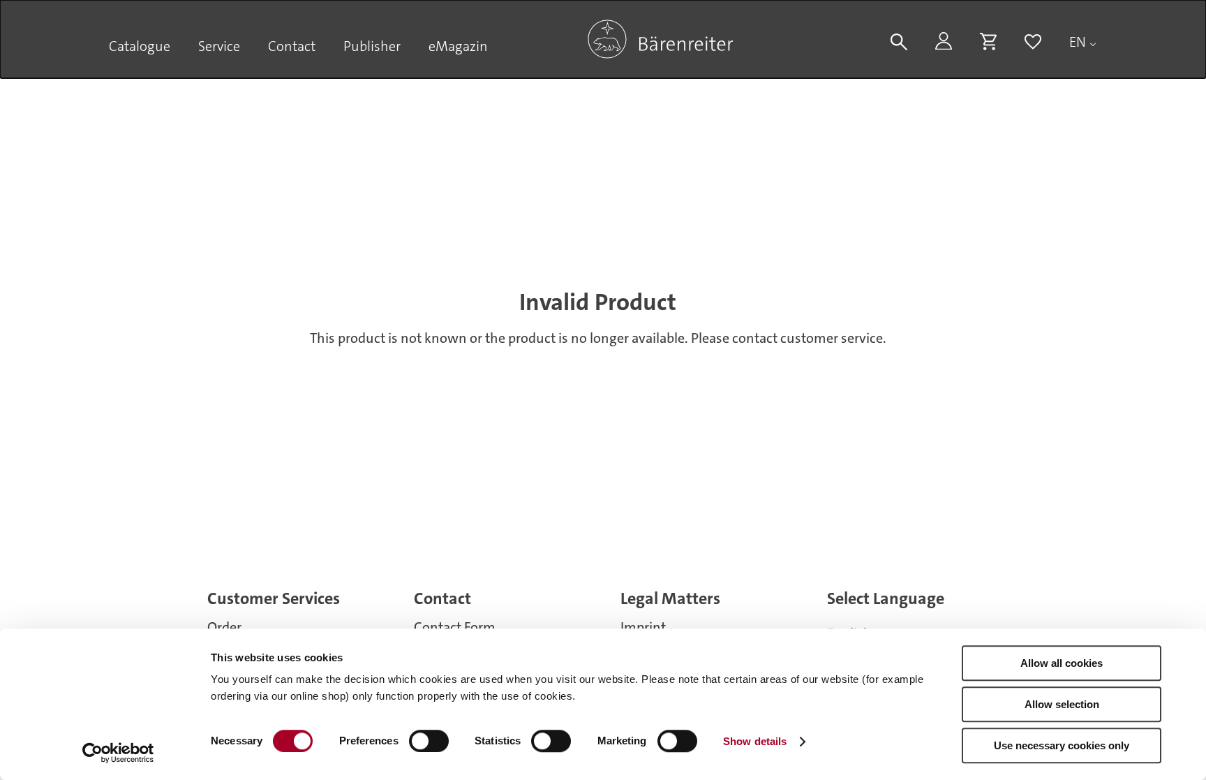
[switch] (429, 741)
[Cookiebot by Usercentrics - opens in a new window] (118, 752)
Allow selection (1062, 704)
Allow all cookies (1061, 663)
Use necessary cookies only (1061, 745)
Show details (755, 741)
